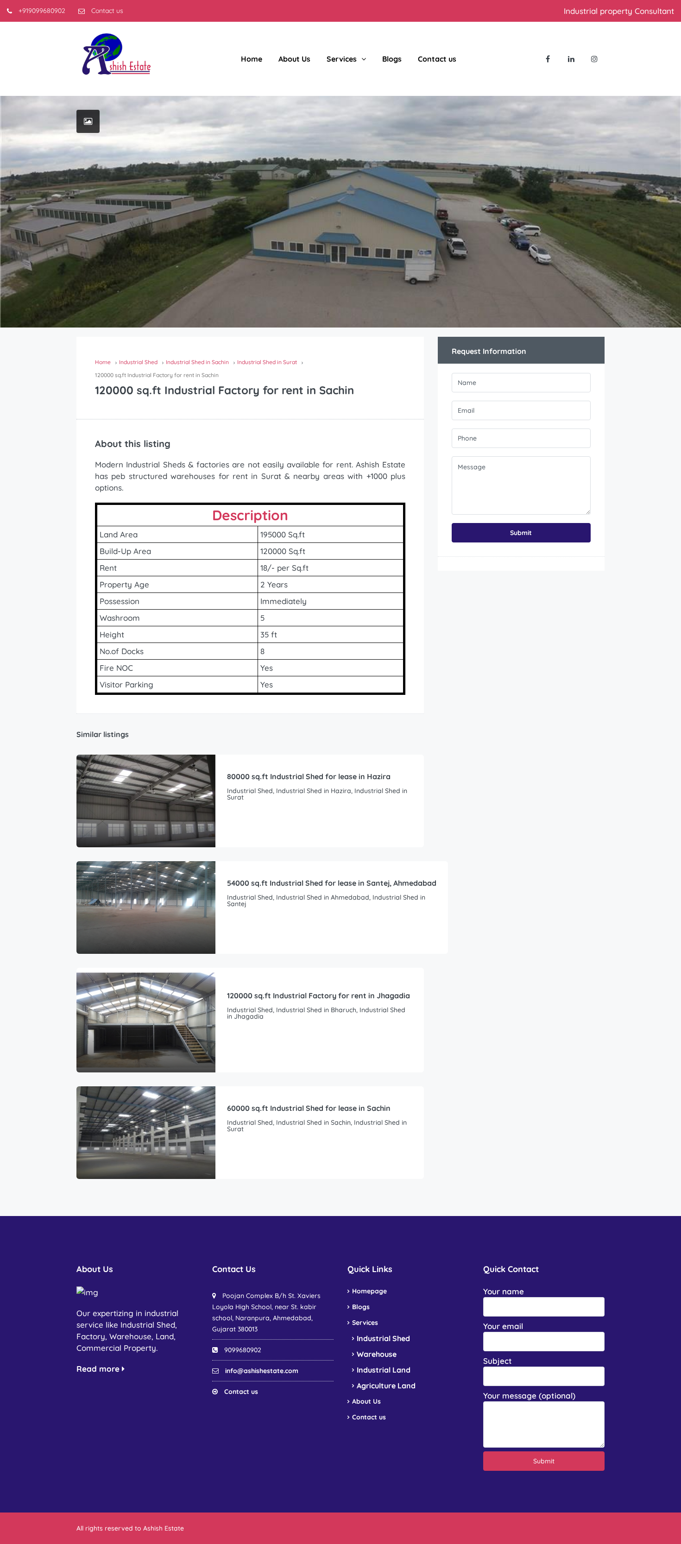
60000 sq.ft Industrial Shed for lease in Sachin (309, 1108)
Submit (521, 533)
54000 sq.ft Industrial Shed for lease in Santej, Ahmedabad (331, 883)
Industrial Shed (383, 1338)
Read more (99, 1369)
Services (342, 58)
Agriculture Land (386, 1385)
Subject (497, 1361)
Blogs (392, 58)
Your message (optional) (529, 1395)
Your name (503, 1291)
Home (251, 58)
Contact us (106, 10)
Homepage (369, 1291)
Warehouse (377, 1354)
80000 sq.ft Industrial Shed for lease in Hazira (309, 776)
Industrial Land (383, 1369)
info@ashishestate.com (261, 1371)
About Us (294, 58)
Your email (503, 1326)
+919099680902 (41, 10)
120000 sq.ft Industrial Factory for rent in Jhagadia (318, 995)
